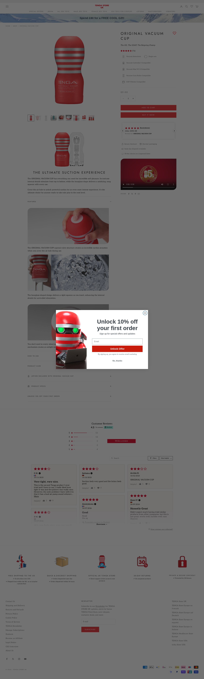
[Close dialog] (145, 313)
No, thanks (117, 361)
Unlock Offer (117, 349)
